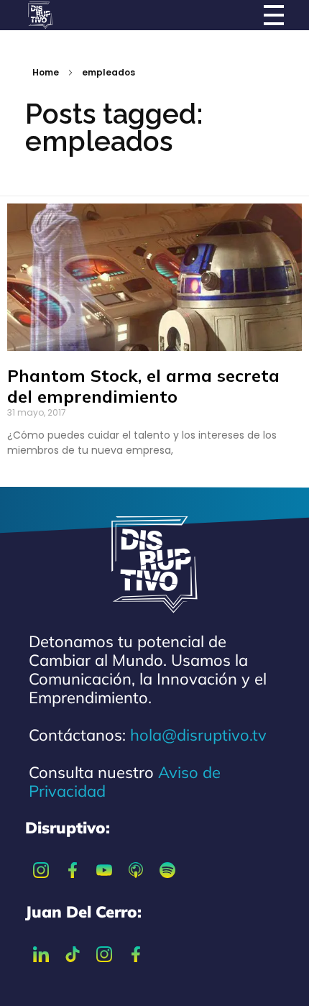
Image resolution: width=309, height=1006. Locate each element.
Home (45, 72)
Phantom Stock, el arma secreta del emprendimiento (143, 386)
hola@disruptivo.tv (198, 735)
